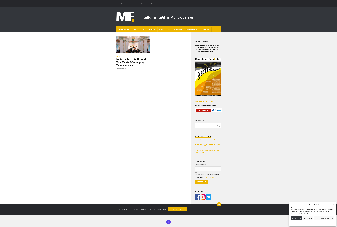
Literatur (152, 29)
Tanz (168, 29)
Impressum (324, 223)
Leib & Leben (178, 29)
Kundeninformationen (135, 209)
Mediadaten (154, 3)
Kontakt (163, 3)
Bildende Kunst (124, 29)
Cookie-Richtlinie (302, 223)
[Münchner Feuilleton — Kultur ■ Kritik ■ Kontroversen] (168, 16)
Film (143, 29)
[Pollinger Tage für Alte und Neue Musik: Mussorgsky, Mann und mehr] (133, 44)
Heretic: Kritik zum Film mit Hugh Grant (207, 140)
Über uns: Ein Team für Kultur (135, 3)
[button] (333, 204)
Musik (161, 29)
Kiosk (147, 3)
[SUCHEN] (218, 125)
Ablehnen (308, 218)
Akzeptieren (296, 218)
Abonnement (205, 29)
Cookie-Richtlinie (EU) (155, 209)
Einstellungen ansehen (324, 218)
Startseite (121, 3)
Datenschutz (144, 209)
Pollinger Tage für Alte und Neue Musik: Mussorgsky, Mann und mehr (131, 62)
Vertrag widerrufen (177, 209)
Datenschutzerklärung (314, 223)
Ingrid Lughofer (123, 68)
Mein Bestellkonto (123, 209)
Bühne (136, 29)
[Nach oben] (219, 204)
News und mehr (191, 29)
